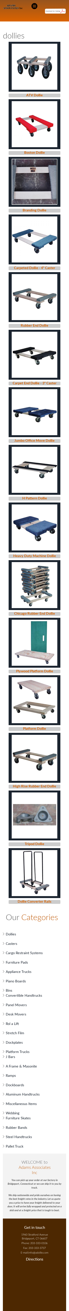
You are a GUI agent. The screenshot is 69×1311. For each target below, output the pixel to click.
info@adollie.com (38, 1252)
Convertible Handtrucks (24, 995)
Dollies (11, 934)
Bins (9, 990)
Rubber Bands (16, 1128)
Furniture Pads (17, 962)
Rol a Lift (12, 1024)
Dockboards (15, 1085)
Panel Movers (16, 1005)
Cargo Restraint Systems (24, 953)
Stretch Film (15, 1033)
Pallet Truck (14, 1146)
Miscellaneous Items (21, 1104)
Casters (11, 944)
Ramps (11, 1076)
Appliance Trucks (18, 972)
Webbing (12, 1113)
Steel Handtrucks (19, 1137)
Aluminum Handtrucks (23, 1094)
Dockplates (14, 1042)
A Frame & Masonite (21, 1066)
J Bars (10, 1057)
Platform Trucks (18, 1052)
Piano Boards (16, 981)
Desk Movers (16, 1014)
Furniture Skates (18, 1118)
